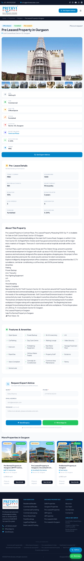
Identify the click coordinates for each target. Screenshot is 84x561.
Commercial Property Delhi (14, 545)
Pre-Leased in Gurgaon (52, 522)
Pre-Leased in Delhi (50, 519)
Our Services (69, 510)
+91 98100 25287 (11, 526)
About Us (68, 503)
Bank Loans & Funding (30, 525)
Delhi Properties (49, 503)
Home (4, 18)
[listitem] (69, 2)
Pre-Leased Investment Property (50, 547)
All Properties (48, 516)
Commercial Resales (30, 507)
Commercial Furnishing (31, 510)
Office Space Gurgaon (32, 545)
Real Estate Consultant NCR (67, 545)
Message (12, 407)
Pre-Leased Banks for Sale (49, 545)
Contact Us (69, 513)
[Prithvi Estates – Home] (10, 10)
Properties (12, 18)
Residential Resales (29, 503)
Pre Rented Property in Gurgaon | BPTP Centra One (13, 468)
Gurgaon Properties (51, 507)
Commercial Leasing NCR (31, 547)
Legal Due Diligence (29, 522)
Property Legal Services (42, 550)
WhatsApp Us (61, 423)
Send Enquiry (25, 423)
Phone (46, 390)
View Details (19, 482)
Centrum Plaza (13, 133)
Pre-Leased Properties (52, 510)
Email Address (11, 398)
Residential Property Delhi (13, 547)
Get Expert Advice (43, 155)
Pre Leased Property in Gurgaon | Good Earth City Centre (41, 468)
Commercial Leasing (30, 513)
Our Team (68, 507)
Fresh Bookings (28, 519)
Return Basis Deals (29, 516)
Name (8, 390)
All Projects (48, 513)
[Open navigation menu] (80, 10)
